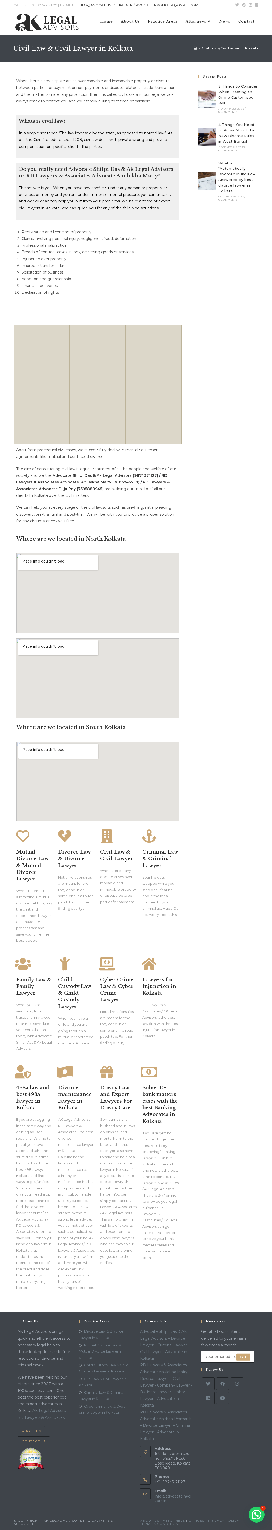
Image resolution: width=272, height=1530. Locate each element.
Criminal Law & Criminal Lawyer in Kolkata (101, 1395)
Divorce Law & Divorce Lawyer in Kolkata (101, 1334)
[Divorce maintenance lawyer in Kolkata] (64, 1071)
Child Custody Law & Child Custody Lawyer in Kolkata (104, 1368)
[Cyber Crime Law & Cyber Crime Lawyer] (106, 963)
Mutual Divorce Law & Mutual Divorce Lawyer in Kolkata (100, 1351)
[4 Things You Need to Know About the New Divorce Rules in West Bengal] (207, 137)
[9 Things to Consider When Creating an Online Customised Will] (207, 99)
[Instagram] (237, 1383)
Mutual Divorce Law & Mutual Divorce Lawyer (32, 865)
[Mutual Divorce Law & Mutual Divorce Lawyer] (22, 836)
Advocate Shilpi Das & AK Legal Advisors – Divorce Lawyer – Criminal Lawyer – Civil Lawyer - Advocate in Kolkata (165, 1345)
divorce (97, 456)
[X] (208, 1383)
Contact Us (34, 1441)
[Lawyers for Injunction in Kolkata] (149, 963)
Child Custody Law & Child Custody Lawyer (74, 993)
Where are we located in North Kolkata (71, 539)
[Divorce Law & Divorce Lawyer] (64, 836)
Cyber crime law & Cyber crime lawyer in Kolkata (103, 1409)
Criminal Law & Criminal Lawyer (160, 858)
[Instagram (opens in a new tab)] (250, 5)
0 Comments (227, 112)
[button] (257, 1515)
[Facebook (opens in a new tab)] (243, 5)
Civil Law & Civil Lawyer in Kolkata (103, 1382)
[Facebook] (222, 1383)
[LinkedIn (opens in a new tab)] (256, 5)
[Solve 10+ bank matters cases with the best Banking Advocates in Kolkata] (149, 1071)
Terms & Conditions (160, 1524)
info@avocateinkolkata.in (105, 5)
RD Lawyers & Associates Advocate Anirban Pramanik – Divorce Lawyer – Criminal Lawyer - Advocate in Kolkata (166, 1425)
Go (243, 1357)
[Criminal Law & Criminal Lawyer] (149, 836)
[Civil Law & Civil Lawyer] (106, 836)
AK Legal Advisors (49, 1410)
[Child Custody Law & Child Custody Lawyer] (64, 963)
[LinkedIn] (208, 1398)
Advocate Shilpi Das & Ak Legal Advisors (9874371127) (105, 475)
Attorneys (174, 1521)
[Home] (195, 48)
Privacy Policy (223, 1521)
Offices (196, 1521)
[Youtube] (222, 1398)
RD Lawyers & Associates (41, 1417)
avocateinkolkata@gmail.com (167, 5)
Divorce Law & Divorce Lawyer (74, 858)
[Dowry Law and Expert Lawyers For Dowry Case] (106, 1071)
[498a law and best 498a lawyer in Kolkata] (22, 1071)
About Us (31, 1431)
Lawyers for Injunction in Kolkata (159, 986)
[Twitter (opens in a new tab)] (236, 5)
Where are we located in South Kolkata (71, 727)
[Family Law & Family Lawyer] (22, 963)
